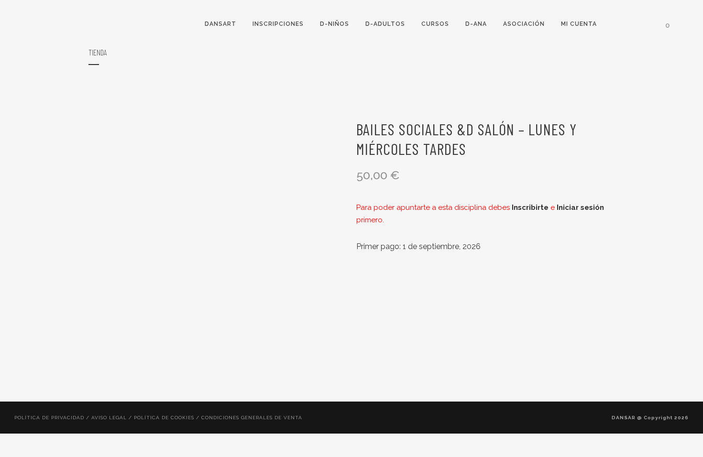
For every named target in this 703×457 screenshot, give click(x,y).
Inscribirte (530, 207)
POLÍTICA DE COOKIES (164, 417)
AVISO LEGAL (109, 417)
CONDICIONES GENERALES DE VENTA (251, 417)
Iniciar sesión (580, 207)
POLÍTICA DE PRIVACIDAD (49, 417)
